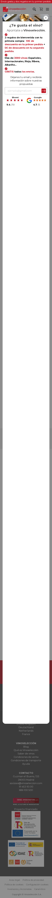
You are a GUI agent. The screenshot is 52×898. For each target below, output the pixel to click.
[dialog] (26, 449)
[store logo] (13, 11)
